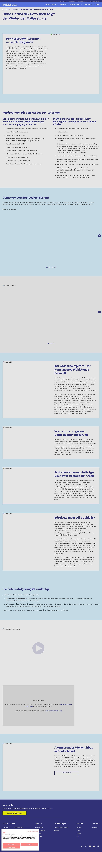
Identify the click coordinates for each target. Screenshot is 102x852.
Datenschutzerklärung (32, 831)
